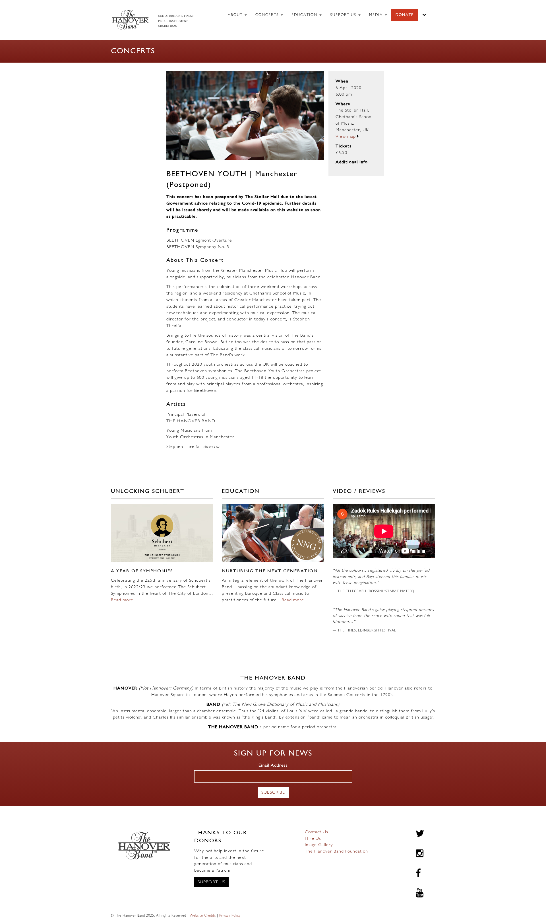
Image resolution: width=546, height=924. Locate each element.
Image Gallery (319, 845)
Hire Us (313, 838)
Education (305, 15)
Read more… (124, 600)
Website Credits (203, 915)
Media (376, 15)
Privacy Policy (230, 915)
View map (346, 136)
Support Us (344, 15)
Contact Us (316, 832)
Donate (405, 15)
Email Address (273, 765)
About (236, 15)
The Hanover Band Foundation (336, 851)
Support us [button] (211, 882)
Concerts (267, 15)
